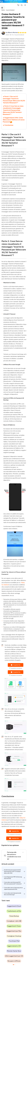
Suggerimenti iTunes (14, 926)
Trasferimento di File (14, 911)
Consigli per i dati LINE (14, 921)
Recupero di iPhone (14, 961)
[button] (13, 964)
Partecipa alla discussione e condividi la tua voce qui (14, 855)
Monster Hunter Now (14, 951)
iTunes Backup (14, 916)
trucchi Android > (10, 10)
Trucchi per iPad (14, 941)
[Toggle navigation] (24, 5)
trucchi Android (19, 35)
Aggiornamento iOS (14, 946)
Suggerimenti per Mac (14, 931)
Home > (3, 10)
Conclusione (8, 125)
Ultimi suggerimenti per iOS (14, 956)
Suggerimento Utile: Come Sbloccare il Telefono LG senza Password (13, 120)
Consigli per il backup (14, 936)
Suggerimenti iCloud (14, 906)
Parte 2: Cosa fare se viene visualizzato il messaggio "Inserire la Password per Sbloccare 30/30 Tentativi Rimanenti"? (13, 110)
